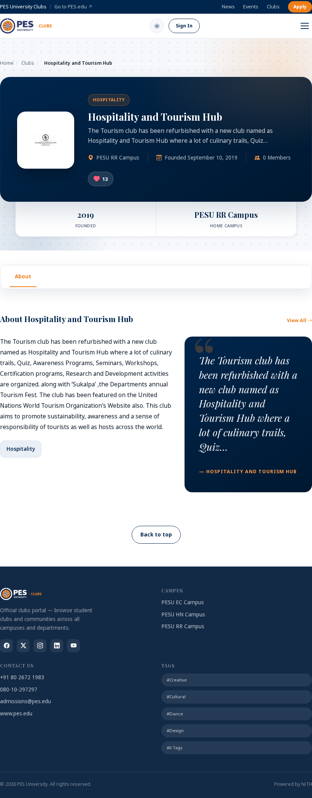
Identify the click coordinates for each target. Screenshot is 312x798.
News (228, 6)
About (23, 276)
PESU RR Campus (182, 626)
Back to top (156, 534)
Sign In (184, 25)
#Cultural (176, 696)
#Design (175, 730)
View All (296, 320)
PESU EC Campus (182, 602)
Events (250, 6)
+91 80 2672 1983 (22, 677)
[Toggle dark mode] (157, 26)
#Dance (175, 714)
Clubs (273, 6)
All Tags (174, 747)
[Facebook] (6, 645)
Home (7, 63)
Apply (300, 6)
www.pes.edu (16, 713)
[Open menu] (305, 26)
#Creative (177, 680)
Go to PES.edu (73, 6)
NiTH (306, 784)
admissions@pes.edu (25, 701)
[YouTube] (73, 645)
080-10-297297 (18, 689)
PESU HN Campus (183, 614)
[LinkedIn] (56, 645)
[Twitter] (23, 645)
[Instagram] (39, 645)
